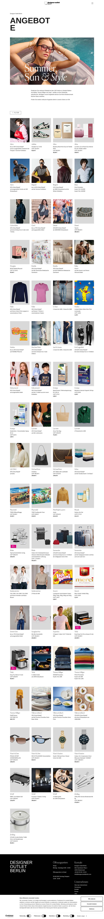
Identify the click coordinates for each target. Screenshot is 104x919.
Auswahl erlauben (92, 904)
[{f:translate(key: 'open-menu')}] (92, 3)
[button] (15, 112)
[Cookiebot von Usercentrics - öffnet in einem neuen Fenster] (9, 916)
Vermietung (77, 887)
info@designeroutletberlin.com (82, 874)
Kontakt (76, 889)
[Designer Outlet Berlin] (52, 3)
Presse (76, 891)
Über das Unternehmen (80, 885)
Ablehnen (91, 909)
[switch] (44, 916)
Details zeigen (81, 916)
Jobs (75, 893)
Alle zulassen (91, 899)
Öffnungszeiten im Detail (59, 872)
